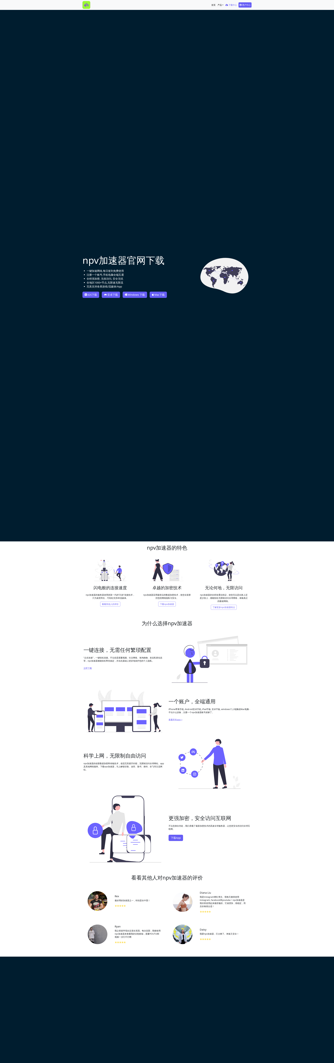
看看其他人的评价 (110, 604)
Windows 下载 (136, 294)
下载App (176, 838)
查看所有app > (175, 719)
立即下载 (88, 668)
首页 (213, 5)
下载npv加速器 (167, 604)
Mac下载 (159, 294)
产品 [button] (220, 5)
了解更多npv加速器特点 (224, 607)
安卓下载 (112, 294)
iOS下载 (92, 294)
